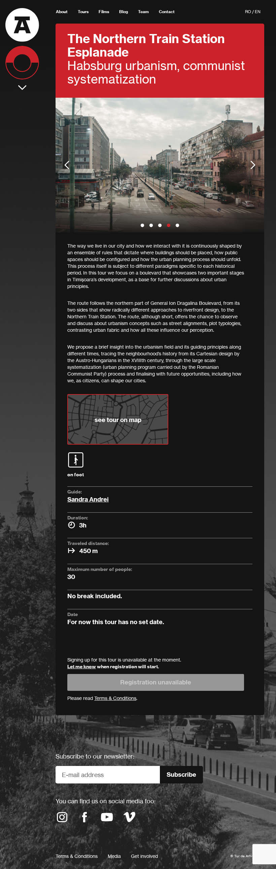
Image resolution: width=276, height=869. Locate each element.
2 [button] (151, 225)
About (62, 11)
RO (248, 11)
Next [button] (252, 165)
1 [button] (142, 225)
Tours (83, 11)
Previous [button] (66, 165)
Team (143, 11)
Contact (167, 11)
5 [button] (177, 225)
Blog (123, 11)
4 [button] (168, 225)
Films (104, 11)
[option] (160, 165)
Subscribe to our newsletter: (95, 756)
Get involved (144, 856)
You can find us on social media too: (106, 801)
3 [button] (160, 225)
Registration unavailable (155, 682)
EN (258, 11)
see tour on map (118, 420)
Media (114, 856)
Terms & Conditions (77, 856)
